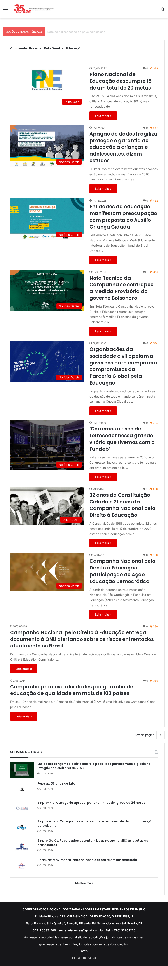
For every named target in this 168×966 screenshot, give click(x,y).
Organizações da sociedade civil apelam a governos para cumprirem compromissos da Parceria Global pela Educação (123, 366)
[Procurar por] (162, 11)
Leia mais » (103, 116)
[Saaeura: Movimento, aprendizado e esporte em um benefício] (22, 866)
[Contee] (34, 9)
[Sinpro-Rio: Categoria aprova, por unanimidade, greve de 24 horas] (22, 808)
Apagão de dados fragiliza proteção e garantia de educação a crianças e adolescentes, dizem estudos (123, 147)
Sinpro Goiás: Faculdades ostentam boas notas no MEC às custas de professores (92, 843)
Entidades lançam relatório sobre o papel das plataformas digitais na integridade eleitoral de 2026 (94, 766)
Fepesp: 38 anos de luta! (56, 783)
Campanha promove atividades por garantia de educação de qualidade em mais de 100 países (71, 690)
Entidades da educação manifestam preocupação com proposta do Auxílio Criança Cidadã (123, 216)
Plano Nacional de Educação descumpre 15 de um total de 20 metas (120, 81)
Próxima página (144, 735)
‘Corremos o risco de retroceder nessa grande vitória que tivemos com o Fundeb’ (121, 439)
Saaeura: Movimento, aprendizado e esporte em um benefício (87, 860)
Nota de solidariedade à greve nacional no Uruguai (81, 32)
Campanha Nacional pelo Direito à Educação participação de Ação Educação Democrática (122, 571)
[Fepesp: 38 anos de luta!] (22, 789)
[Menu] (5, 11)
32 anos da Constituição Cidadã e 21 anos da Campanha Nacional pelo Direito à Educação (122, 505)
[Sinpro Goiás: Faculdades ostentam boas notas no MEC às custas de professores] (22, 847)
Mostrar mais (84, 883)
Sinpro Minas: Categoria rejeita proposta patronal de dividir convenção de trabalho (95, 823)
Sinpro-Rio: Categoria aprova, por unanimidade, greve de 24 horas (91, 803)
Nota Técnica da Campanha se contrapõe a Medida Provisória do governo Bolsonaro (121, 288)
